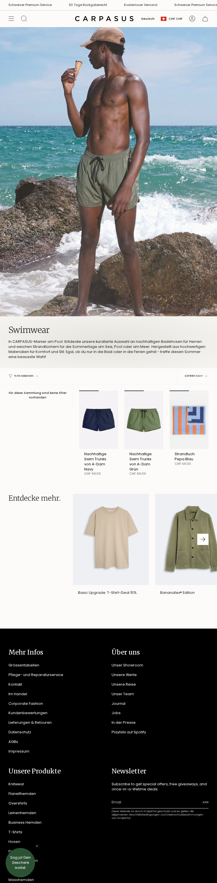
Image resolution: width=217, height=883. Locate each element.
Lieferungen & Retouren (30, 722)
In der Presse (124, 722)
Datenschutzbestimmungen (184, 814)
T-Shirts (15, 832)
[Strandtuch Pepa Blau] (189, 420)
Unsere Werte (124, 674)
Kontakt (15, 684)
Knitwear (16, 784)
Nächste (203, 539)
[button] (20, 862)
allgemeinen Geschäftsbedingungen (136, 814)
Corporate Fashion (25, 703)
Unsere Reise (124, 684)
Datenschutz (19, 732)
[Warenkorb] (205, 18)
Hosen (14, 841)
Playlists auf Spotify (129, 732)
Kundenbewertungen (27, 712)
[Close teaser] (37, 846)
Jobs (116, 712)
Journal (118, 703)
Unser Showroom (127, 665)
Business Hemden (25, 822)
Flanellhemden (22, 793)
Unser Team (123, 694)
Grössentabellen (23, 665)
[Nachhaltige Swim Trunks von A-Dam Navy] (98, 420)
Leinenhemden (22, 812)
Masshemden (21, 879)
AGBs (13, 741)
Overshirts (17, 803)
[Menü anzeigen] (11, 18)
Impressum (18, 751)
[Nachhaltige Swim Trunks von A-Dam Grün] (143, 420)
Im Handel (17, 694)
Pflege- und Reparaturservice (35, 674)
